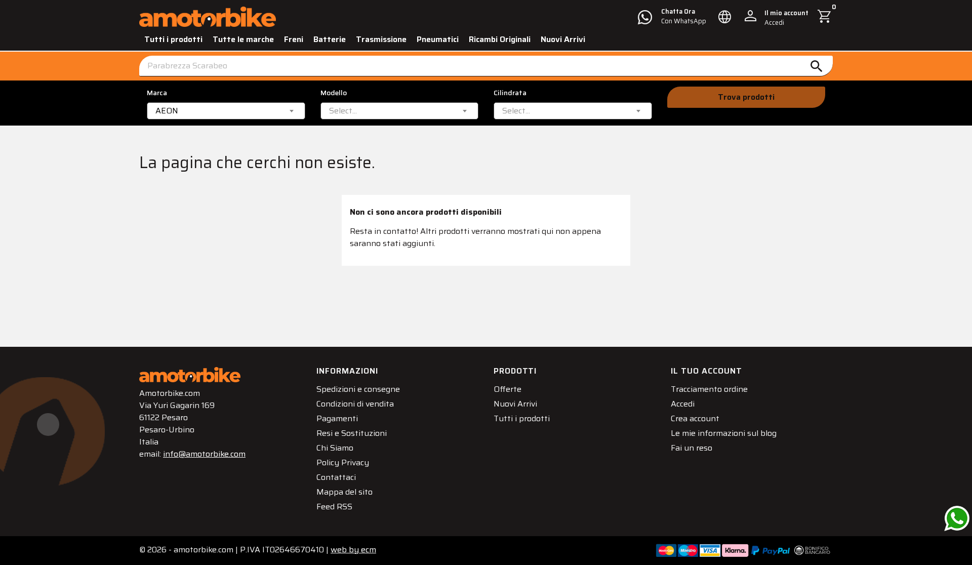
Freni (293, 39)
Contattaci (336, 477)
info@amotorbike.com (204, 454)
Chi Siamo (334, 447)
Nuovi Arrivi (563, 39)
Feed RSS (334, 506)
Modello (333, 93)
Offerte (507, 389)
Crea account (695, 418)
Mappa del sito (344, 492)
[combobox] (226, 110)
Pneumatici (438, 39)
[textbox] (343, 111)
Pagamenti (337, 418)
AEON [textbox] (166, 111)
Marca (157, 93)
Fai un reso (691, 447)
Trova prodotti (746, 97)
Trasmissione (381, 39)
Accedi (683, 403)
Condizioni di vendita (355, 403)
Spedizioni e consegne (358, 389)
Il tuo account (706, 371)
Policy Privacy (342, 462)
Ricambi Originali (500, 39)
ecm (353, 549)
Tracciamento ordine (709, 389)
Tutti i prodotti (173, 39)
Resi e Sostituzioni (351, 433)
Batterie (329, 39)
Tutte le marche (243, 39)
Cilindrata (510, 93)
